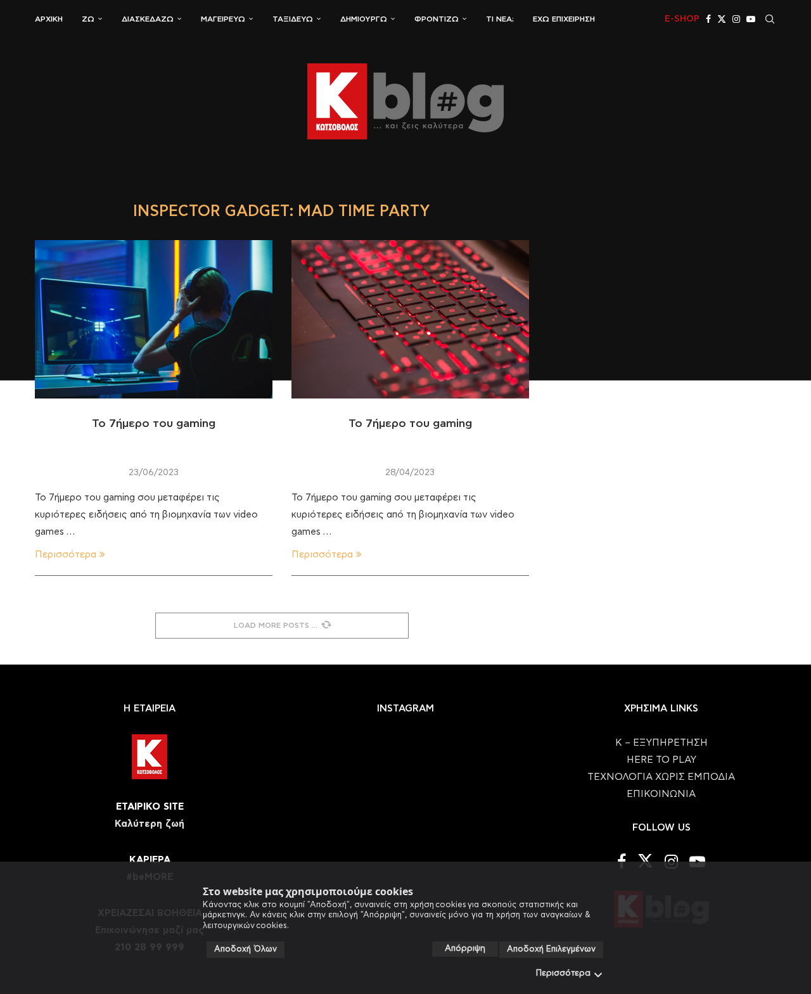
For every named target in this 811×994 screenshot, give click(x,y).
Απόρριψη (465, 949)
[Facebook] (708, 19)
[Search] (769, 19)
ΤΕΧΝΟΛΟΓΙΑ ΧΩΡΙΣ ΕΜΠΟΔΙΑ (661, 777)
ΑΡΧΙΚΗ (49, 19)
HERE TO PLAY (661, 760)
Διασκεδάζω (148, 19)
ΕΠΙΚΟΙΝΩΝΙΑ (661, 794)
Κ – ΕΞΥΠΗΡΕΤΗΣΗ (661, 743)
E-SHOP (682, 19)
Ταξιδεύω (292, 19)
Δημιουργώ (363, 19)
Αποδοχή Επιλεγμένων (551, 949)
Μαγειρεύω (223, 19)
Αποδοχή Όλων (245, 949)
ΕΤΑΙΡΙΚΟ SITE (150, 807)
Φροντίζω (436, 19)
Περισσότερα (563, 973)
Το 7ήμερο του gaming (153, 424)
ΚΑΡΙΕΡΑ (149, 860)
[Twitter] (721, 19)
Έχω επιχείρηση (564, 19)
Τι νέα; (500, 19)
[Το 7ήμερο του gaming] (153, 319)
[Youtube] (750, 19)
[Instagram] (736, 19)
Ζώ (88, 19)
